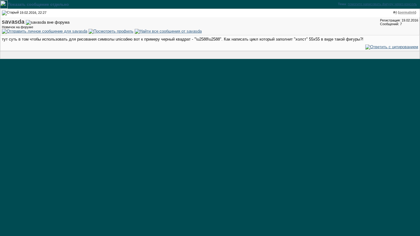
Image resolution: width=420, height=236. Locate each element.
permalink (407, 12)
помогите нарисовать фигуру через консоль (382, 4)
